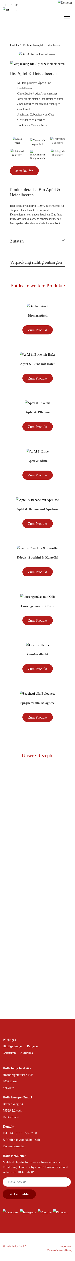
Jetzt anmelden (19, 1194)
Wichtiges (9, 1039)
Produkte (15, 45)
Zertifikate (10, 1053)
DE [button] (7, 5)
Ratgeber (33, 1046)
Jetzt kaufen (24, 171)
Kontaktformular (14, 1146)
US (17, 5)
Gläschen (26, 45)
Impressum (66, 1246)
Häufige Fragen (13, 1046)
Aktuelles (26, 1053)
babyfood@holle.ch (27, 1139)
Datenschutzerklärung (59, 1250)
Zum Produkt (37, 330)
